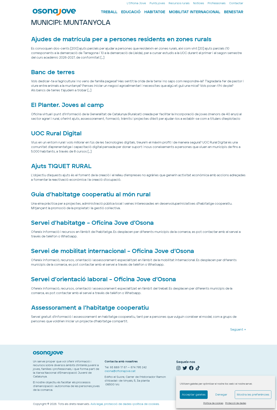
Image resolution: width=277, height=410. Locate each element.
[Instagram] (178, 368)
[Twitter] (185, 368)
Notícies (198, 3)
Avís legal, (96, 404)
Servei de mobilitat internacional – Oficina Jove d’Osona (112, 251)
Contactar (236, 3)
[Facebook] (191, 368)
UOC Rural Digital (56, 133)
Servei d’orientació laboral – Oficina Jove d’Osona (103, 279)
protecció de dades (117, 404)
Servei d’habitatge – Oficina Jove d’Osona (92, 223)
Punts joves (157, 3)
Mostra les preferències (253, 394)
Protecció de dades (235, 403)
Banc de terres (53, 72)
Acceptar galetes (194, 394)
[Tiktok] (197, 368)
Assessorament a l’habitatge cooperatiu (90, 308)
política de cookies (146, 404)
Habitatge (154, 12)
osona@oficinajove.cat (120, 371)
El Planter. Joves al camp (67, 105)
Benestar (233, 12)
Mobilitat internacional (194, 12)
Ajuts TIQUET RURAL (61, 166)
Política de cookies (213, 403)
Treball (109, 12)
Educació (131, 12)
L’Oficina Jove (136, 3)
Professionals (216, 3)
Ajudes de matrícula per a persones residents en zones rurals (121, 39)
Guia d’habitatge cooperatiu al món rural (91, 194)
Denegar (221, 394)
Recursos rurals (179, 3)
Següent (238, 329)
